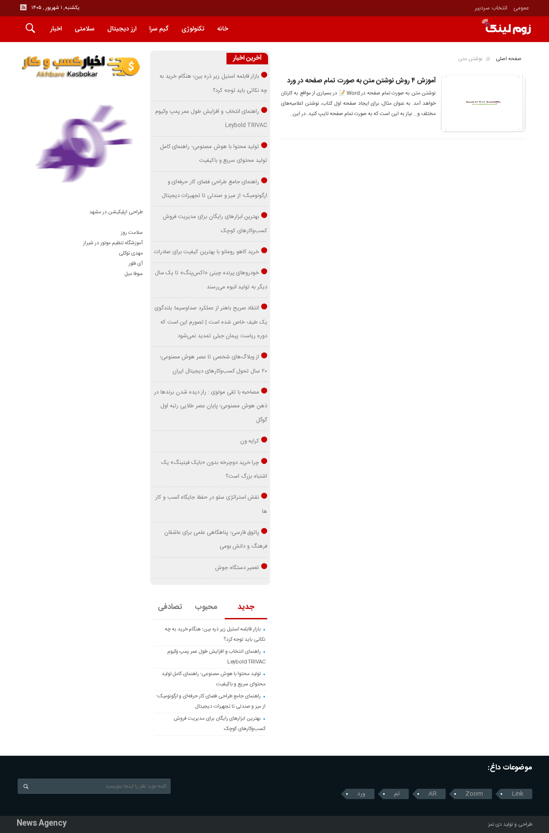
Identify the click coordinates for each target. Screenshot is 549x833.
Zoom (474, 794)
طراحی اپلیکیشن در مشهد (116, 212)
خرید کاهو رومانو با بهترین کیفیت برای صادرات (206, 252)
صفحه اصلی (509, 59)
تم (397, 794)
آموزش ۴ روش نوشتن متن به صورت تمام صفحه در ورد (361, 81)
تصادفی (170, 607)
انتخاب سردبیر (491, 8)
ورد (361, 794)
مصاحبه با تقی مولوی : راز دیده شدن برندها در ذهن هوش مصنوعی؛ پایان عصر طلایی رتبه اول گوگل (210, 406)
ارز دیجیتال (121, 29)
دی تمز (495, 824)
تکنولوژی (192, 29)
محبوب (206, 607)
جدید (246, 607)
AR (432, 794)
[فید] (23, 7)
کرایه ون (249, 441)
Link (517, 794)
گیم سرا (159, 29)
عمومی (521, 8)
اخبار (56, 29)
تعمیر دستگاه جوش (237, 567)
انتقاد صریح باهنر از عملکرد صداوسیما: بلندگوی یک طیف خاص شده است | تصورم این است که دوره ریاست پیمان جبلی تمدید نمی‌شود (210, 322)
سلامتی (84, 29)
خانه (222, 29)
